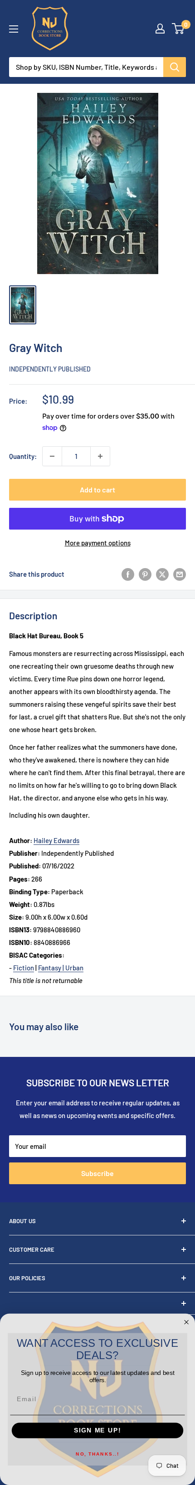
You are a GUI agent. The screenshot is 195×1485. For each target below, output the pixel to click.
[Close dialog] (186, 1322)
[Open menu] (13, 29)
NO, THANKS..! (97, 1454)
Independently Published (50, 369)
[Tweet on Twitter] (162, 574)
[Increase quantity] (100, 456)
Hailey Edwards (56, 840)
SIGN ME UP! (97, 1430)
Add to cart (97, 489)
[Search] (174, 67)
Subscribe (97, 1173)
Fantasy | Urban (60, 968)
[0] (178, 28)
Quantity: (23, 456)
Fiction (23, 968)
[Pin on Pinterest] (145, 574)
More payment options (98, 543)
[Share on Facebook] (128, 574)
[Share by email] (179, 574)
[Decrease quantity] (52, 456)
